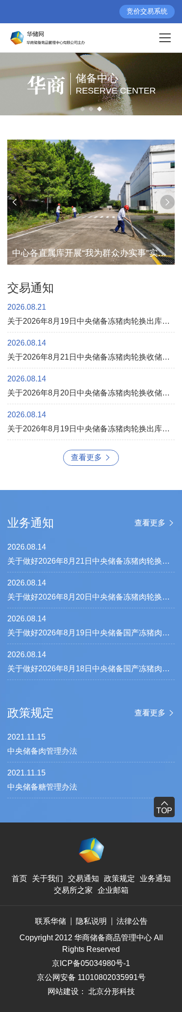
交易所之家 (73, 890)
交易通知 (83, 878)
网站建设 (63, 991)
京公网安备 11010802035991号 (91, 977)
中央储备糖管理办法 (42, 787)
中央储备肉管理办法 (42, 751)
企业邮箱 (113, 890)
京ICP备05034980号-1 (91, 963)
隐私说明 (91, 921)
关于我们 (47, 878)
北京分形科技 (111, 991)
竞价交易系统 (147, 11)
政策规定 (119, 878)
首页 (19, 878)
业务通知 (155, 878)
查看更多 (86, 457)
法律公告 (132, 921)
